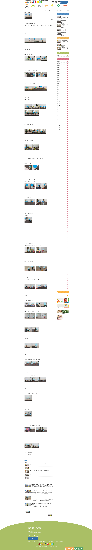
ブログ (41, 541)
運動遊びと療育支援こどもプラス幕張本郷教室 (62, 295)
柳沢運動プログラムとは (30, 541)
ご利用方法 (39, 541)
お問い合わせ (64, 2)
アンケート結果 (48, 541)
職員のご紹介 (44, 541)
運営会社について (61, 541)
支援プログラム (35, 541)
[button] (67, 10)
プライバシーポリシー (56, 541)
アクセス (52, 541)
